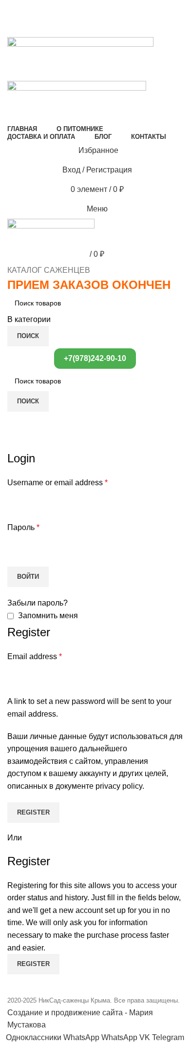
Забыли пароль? (37, 603)
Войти (28, 576)
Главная (20, 444)
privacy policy (118, 786)
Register (33, 812)
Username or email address (57, 482)
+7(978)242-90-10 (95, 358)
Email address (34, 656)
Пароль (23, 527)
